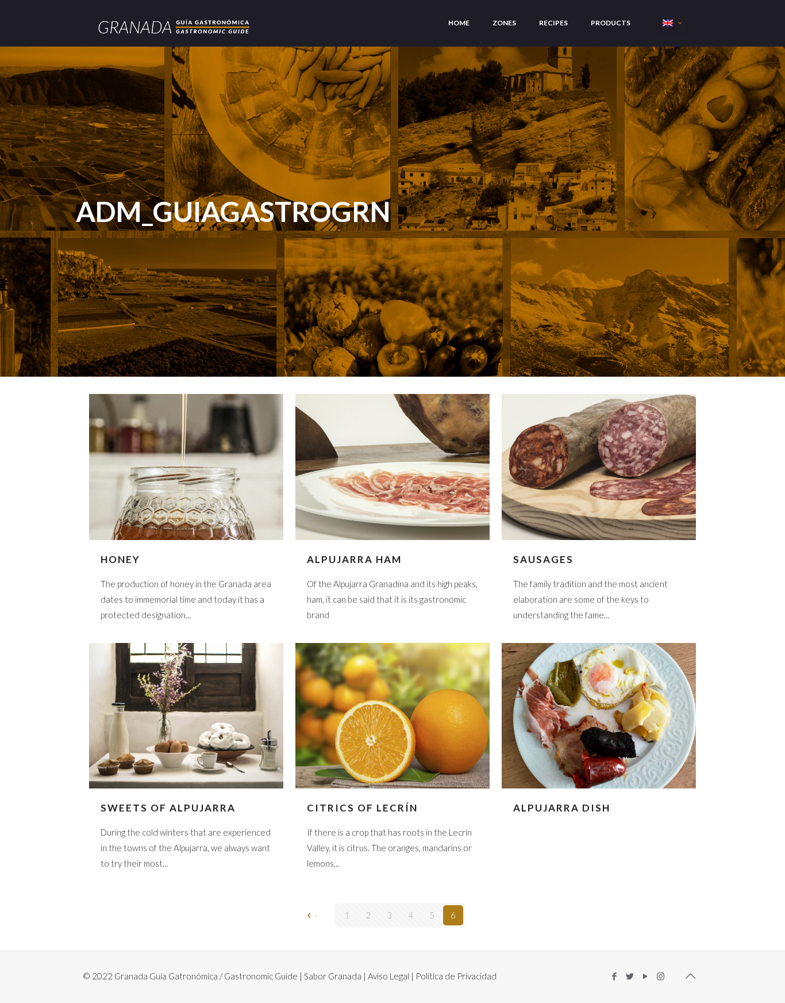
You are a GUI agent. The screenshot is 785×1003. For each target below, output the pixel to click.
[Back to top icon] (690, 975)
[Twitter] (630, 976)
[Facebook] (614, 976)
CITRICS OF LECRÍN (362, 808)
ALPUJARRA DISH (561, 808)
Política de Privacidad (456, 976)
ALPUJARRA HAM (354, 559)
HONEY (120, 559)
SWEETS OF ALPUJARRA (168, 808)
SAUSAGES (543, 559)
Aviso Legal (388, 976)
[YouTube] (645, 976)
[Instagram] (661, 976)
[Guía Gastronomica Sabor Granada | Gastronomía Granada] (175, 22)
